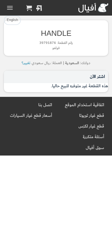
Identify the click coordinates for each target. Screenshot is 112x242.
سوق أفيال (95, 148)
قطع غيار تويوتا (91, 115)
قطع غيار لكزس (91, 126)
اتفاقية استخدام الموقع (84, 105)
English (12, 20)
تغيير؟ (26, 63)
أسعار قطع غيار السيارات (31, 115)
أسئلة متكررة (93, 137)
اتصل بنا (45, 105)
